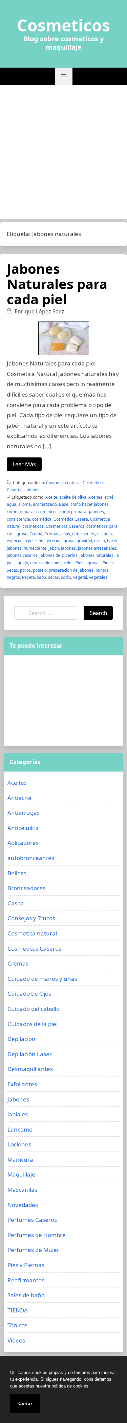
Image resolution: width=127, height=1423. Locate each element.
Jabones (31, 490)
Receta (28, 577)
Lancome (20, 1129)
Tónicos (17, 1325)
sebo (41, 577)
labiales (17, 1114)
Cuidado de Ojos (29, 993)
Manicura (20, 1159)
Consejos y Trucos (31, 918)
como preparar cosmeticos (32, 512)
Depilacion (21, 1039)
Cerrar (25, 1403)
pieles (67, 563)
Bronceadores (26, 888)
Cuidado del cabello (33, 1009)
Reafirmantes (25, 1280)
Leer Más (24, 464)
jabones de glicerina (59, 555)
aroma (24, 504)
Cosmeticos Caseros (65, 526)
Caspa (15, 903)
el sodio (104, 534)
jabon (53, 548)
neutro (36, 563)
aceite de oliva (72, 497)
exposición (33, 541)
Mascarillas (22, 1189)
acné (108, 497)
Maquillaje (21, 1174)
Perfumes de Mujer (33, 1250)
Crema (35, 534)
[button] (63, 76)
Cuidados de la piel (32, 1024)
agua (11, 504)
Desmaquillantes (30, 1069)
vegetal (80, 577)
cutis (65, 534)
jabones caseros (22, 555)
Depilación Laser (29, 1054)
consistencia (18, 519)
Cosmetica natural (63, 482)
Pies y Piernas (25, 1265)
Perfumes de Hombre (36, 1235)
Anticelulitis (22, 828)
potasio (40, 570)
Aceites (95, 497)
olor (48, 563)
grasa (69, 541)
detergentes (83, 534)
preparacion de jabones (71, 570)
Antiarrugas (23, 812)
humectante (35, 548)
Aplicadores (23, 843)
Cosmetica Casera (71, 519)
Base (63, 504)
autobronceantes (30, 858)
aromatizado (45, 504)
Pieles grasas (88, 563)
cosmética (41, 519)
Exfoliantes (22, 1084)
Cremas (51, 534)
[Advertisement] (63, 152)
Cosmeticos (63, 25)
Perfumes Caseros (32, 1220)
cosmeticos (33, 526)
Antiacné (19, 798)
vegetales (98, 577)
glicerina (53, 541)
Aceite (51, 497)
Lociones (19, 1144)
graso (99, 541)
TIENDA (17, 1310)
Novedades (22, 1205)
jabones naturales (96, 555)
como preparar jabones (82, 512)
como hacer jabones (89, 504)
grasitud (84, 541)
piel (57, 563)
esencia (14, 541)
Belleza (17, 873)
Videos (16, 1340)
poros (25, 570)
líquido (22, 563)
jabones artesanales (97, 548)
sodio (66, 577)
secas (53, 577)
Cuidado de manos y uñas (42, 978)
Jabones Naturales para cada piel (57, 283)
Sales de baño (26, 1295)
